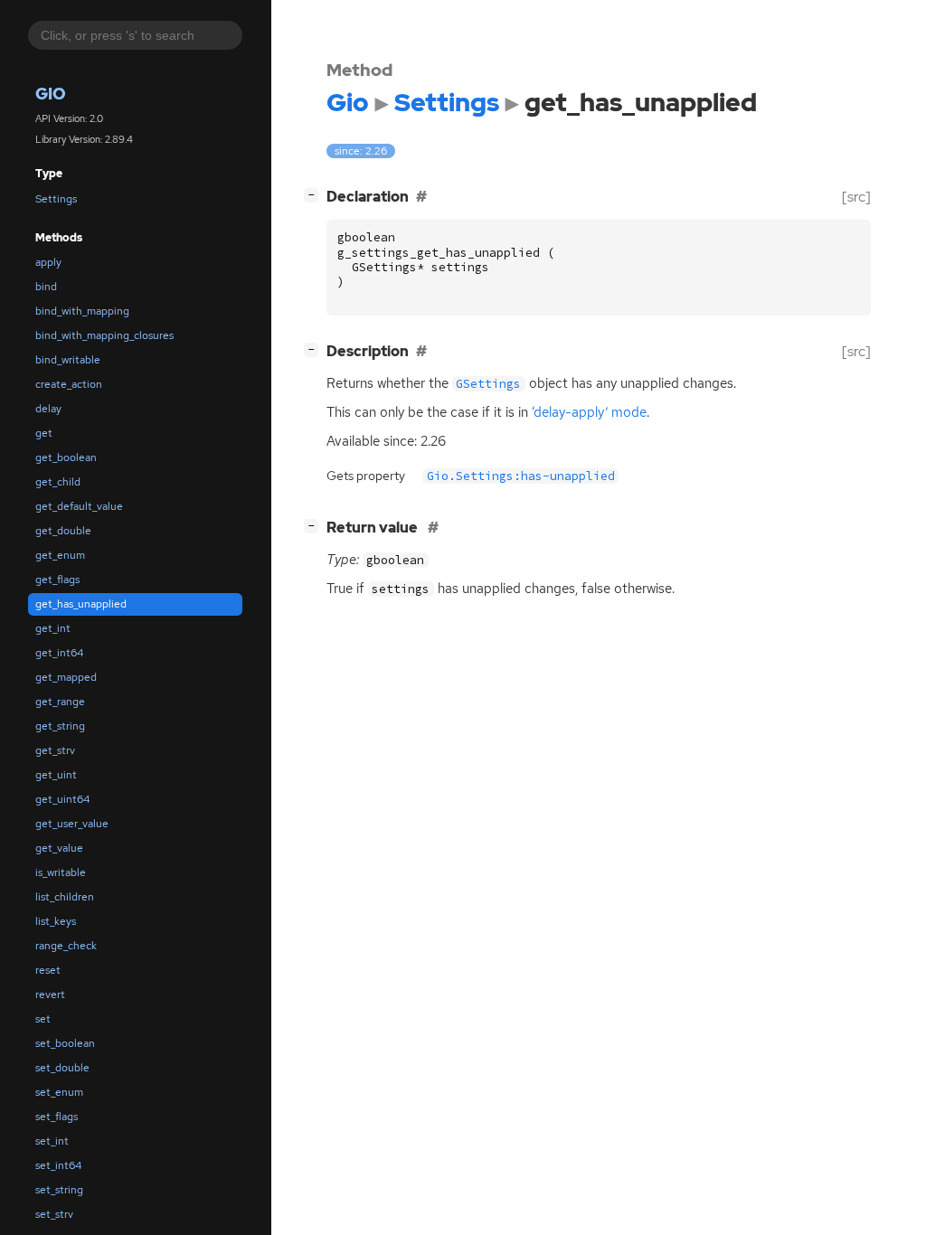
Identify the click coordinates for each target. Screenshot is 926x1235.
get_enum (60, 555)
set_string (59, 1190)
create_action (68, 384)
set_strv (54, 1214)
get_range (60, 701)
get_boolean (66, 457)
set (43, 1019)
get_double (63, 530)
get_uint (56, 775)
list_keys (55, 921)
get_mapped (66, 677)
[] (315, 194)
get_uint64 (62, 799)
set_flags (56, 1116)
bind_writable (67, 360)
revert (50, 994)
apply (48, 262)
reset (48, 970)
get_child (57, 482)
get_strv (55, 750)
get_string (60, 726)
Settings (56, 199)
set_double (62, 1068)
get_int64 (59, 653)
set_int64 (58, 1165)
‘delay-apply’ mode (589, 412)
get (43, 433)
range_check (66, 945)
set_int (52, 1141)
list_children (64, 897)
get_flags (57, 579)
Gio (50, 93)
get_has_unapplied (81, 604)
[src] (856, 196)
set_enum (59, 1092)
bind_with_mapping (82, 311)
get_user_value (72, 823)
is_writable (60, 872)
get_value (59, 848)
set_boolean (65, 1043)
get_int (53, 628)
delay (48, 408)
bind (46, 286)
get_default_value (79, 506)
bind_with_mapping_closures (104, 335)
